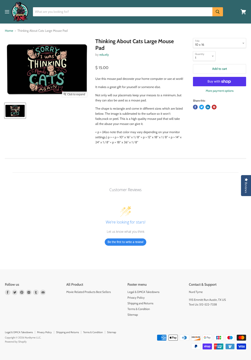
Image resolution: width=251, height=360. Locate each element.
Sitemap (132, 314)
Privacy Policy (136, 297)
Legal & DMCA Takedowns (143, 292)
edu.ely (104, 54)
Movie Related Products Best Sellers (88, 292)
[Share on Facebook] (195, 107)
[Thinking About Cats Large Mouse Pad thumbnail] (15, 110)
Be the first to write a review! (125, 242)
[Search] (217, 11)
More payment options (220, 91)
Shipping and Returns (140, 303)
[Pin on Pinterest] (214, 107)
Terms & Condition (138, 309)
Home (9, 31)
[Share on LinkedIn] (208, 107)
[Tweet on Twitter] (201, 107)
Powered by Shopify (16, 341)
